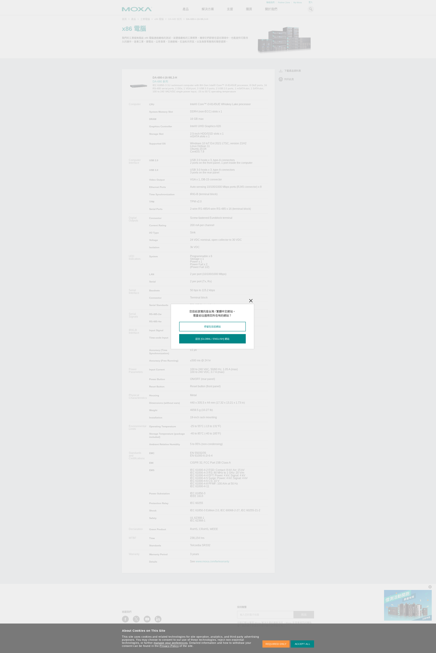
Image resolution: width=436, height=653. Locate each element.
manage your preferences (171, 642)
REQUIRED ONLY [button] (276, 644)
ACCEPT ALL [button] (302, 644)
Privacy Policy (169, 645)
